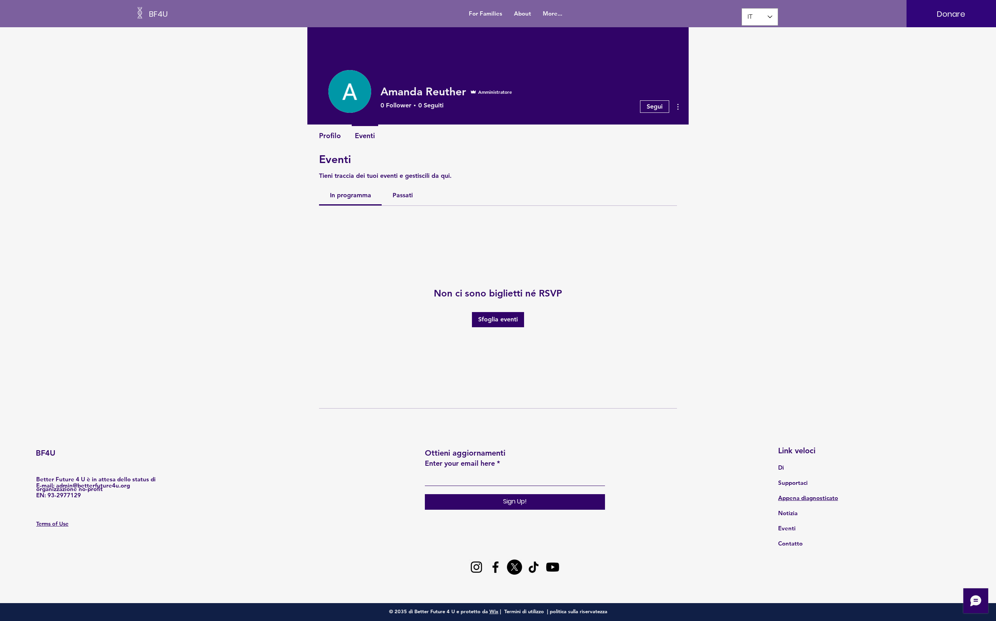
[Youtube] (552, 567)
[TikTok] (533, 567)
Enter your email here (460, 463)
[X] (514, 567)
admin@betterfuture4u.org (93, 485)
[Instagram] (476, 567)
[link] (350, 195)
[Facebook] (495, 567)
